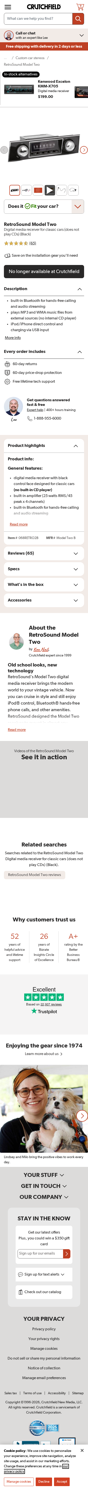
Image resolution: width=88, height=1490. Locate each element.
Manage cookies (44, 1349)
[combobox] (44, 19)
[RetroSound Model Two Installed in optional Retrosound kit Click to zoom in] (44, 150)
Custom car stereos (30, 58)
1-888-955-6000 (47, 419)
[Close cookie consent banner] (82, 1450)
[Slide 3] (38, 190)
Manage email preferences (44, 1378)
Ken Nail (40, 649)
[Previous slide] (4, 150)
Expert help (35, 410)
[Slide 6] (73, 190)
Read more (19, 525)
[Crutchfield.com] (44, 7)
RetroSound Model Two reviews (34, 875)
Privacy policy (44, 1329)
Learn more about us (42, 1054)
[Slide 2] (26, 190)
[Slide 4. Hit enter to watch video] (49, 190)
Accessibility (57, 1393)
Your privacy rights (44, 1339)
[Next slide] (84, 150)
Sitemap (78, 1393)
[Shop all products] (8, 7)
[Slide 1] (14, 190)
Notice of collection (44, 1368)
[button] (82, 1116)
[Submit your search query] (78, 19)
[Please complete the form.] (66, 1253)
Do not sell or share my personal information (44, 1359)
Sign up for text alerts (42, 1275)
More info (13, 338)
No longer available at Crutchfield (44, 271)
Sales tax (10, 1393)
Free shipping (44, 46)
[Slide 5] (61, 190)
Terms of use (32, 1393)
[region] (44, 1116)
